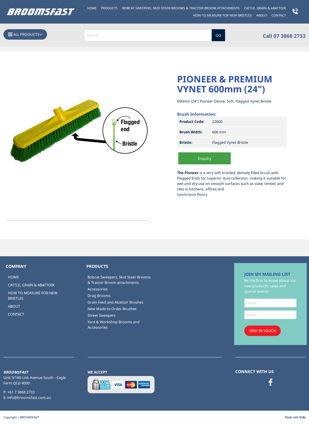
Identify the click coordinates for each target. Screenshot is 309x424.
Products (109, 8)
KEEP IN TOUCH (262, 330)
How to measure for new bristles (222, 15)
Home (92, 8)
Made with (295, 417)
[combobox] (148, 35)
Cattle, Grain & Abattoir (265, 8)
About (261, 15)
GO (218, 35)
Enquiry (204, 158)
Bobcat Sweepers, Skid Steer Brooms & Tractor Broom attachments (181, 8)
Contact (278, 15)
